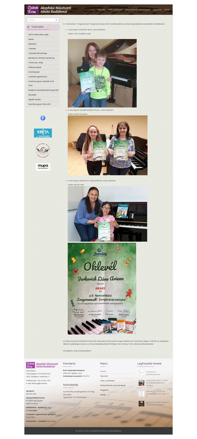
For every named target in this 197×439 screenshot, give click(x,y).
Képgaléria (157, 9)
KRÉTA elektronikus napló (38, 34)
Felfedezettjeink (34, 67)
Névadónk (32, 95)
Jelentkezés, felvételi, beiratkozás (41, 58)
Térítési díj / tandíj (35, 62)
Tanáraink (32, 48)
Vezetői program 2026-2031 (39, 104)
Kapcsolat (101, 9)
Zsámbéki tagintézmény (37, 76)
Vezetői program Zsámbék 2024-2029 (41, 83)
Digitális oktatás (34, 99)
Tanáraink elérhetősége (37, 53)
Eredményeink (34, 72)
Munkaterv (32, 44)
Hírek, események (115, 9)
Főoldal (92, 9)
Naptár (31, 39)
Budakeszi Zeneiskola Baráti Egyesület (43, 90)
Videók (167, 9)
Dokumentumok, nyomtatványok (137, 9)
